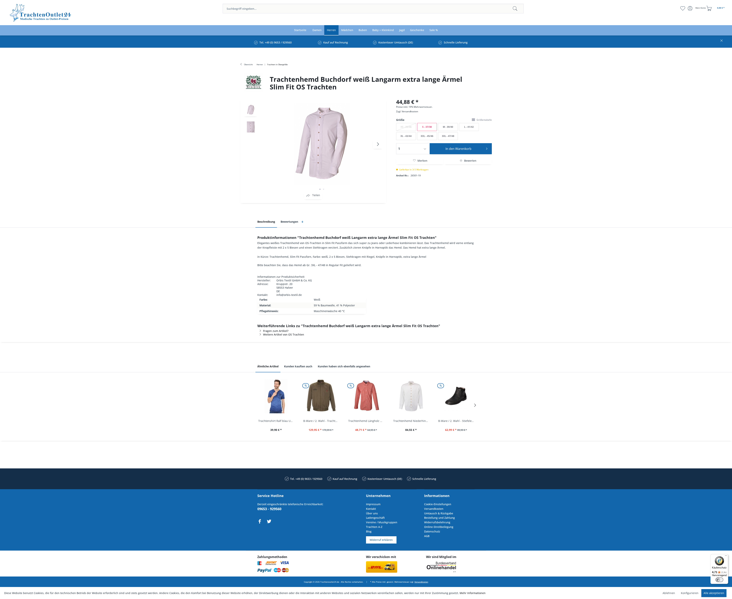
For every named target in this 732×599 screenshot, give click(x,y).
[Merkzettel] (682, 8)
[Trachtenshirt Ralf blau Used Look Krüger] (276, 396)
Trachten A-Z (374, 527)
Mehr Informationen (473, 593)
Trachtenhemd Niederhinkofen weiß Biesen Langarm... (412, 421)
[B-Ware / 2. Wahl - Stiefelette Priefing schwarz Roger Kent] (456, 396)
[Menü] (726, 556)
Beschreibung (266, 221)
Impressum (373, 504)
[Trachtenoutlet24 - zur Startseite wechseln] (41, 13)
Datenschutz (432, 531)
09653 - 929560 (269, 509)
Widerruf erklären (381, 540)
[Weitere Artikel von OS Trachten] (253, 82)
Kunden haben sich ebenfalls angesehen (344, 366)
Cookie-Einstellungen (437, 504)
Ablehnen (669, 593)
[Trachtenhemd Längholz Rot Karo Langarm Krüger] (366, 396)
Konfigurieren (689, 593)
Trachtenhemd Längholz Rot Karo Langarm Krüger (367, 421)
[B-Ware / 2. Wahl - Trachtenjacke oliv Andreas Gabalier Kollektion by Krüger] (321, 396)
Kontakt (371, 509)
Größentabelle (484, 119)
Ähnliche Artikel (268, 366)
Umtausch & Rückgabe (438, 513)
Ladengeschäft (375, 518)
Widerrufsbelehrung (437, 522)
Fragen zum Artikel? (275, 331)
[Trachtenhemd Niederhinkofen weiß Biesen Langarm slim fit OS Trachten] (411, 396)
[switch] (719, 579)
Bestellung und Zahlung (439, 518)
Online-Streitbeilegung (438, 527)
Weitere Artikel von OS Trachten (283, 334)
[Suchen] (515, 8)
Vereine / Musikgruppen (381, 522)
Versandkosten (410, 111)
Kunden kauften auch (298, 366)
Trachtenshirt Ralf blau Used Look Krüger (277, 421)
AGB (426, 536)
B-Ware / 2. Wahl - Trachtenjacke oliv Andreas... (322, 421)
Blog (369, 531)
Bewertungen (292, 221)
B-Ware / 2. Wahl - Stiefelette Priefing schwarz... (457, 421)
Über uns (372, 513)
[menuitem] (373, 8)
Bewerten (469, 160)
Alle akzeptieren (714, 593)
